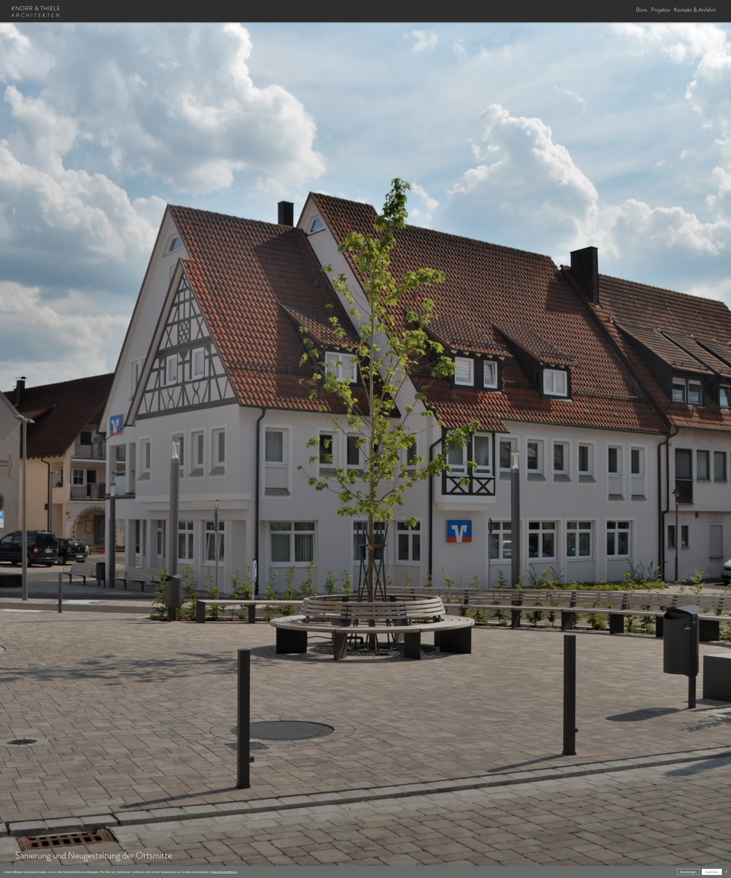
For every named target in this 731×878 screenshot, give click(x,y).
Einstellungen (688, 872)
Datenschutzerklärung (224, 872)
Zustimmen (712, 872)
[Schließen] (726, 872)
